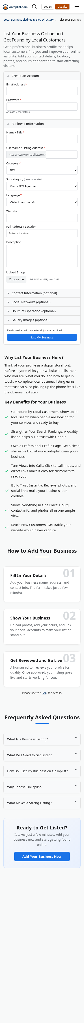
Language (14, 195)
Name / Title (15, 132)
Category (13, 163)
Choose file (16, 279)
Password (13, 99)
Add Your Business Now (42, 856)
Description (14, 242)
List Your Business (62, 7)
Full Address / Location (21, 226)
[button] (47, 7)
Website (11, 211)
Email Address (16, 84)
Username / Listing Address (25, 147)
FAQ (44, 693)
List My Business (42, 337)
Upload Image (15, 272)
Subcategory (24, 179)
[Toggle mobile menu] (77, 7)
